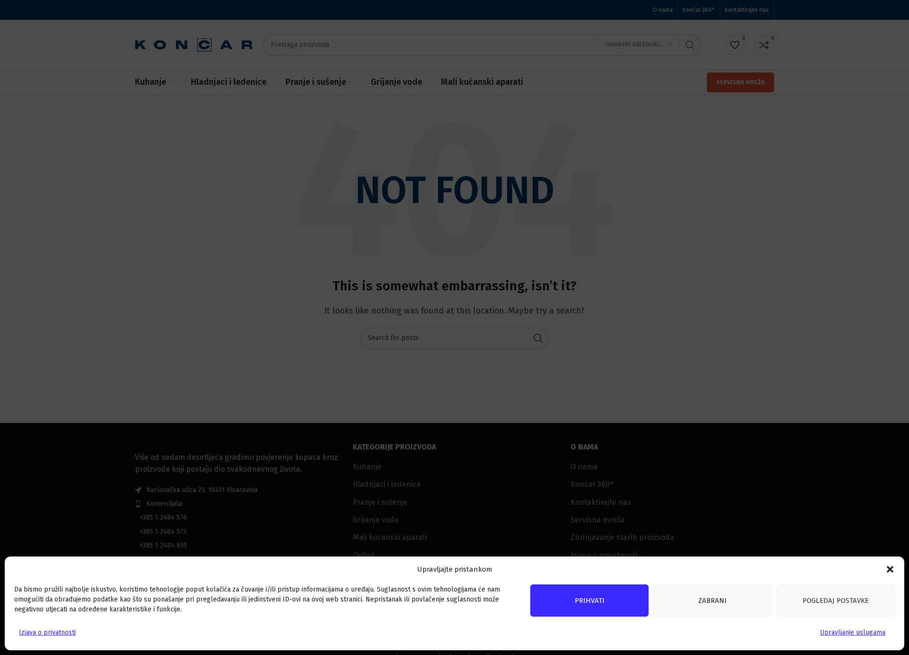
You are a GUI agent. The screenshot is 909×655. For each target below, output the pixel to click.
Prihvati (590, 600)
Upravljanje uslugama (852, 632)
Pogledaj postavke (835, 600)
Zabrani (712, 600)
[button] (890, 569)
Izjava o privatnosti (47, 632)
